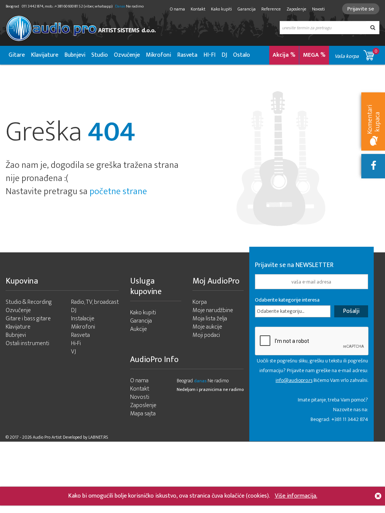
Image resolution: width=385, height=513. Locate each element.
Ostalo (241, 55)
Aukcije (138, 329)
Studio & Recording (29, 302)
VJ (73, 352)
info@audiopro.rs (294, 380)
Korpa (199, 302)
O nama (177, 9)
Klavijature (44, 55)
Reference (271, 9)
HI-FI (209, 55)
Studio (99, 55)
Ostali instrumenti (27, 343)
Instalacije (82, 319)
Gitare (17, 55)
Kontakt (198, 9)
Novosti (318, 9)
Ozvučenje (127, 55)
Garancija (247, 9)
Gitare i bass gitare (28, 319)
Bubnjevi (74, 55)
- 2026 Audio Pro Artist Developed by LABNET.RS (64, 437)
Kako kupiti (221, 9)
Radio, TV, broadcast (95, 302)
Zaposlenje (296, 9)
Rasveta (187, 55)
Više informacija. (296, 496)
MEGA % (314, 55)
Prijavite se (360, 9)
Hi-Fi (76, 343)
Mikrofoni (158, 55)
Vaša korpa (356, 53)
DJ (224, 55)
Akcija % (284, 55)
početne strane (118, 191)
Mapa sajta (143, 414)
